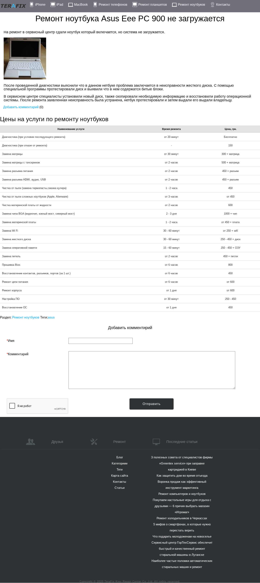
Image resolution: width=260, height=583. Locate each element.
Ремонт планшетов (152, 4)
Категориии (119, 463)
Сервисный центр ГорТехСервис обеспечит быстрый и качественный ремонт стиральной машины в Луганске (182, 548)
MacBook (81, 4)
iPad (59, 4)
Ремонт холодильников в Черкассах (182, 518)
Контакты (223, 4)
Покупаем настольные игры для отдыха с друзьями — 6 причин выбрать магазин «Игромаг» (182, 506)
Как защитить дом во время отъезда (182, 475)
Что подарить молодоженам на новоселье (182, 536)
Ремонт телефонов (113, 4)
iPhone (40, 4)
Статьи (120, 487)
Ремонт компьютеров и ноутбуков (182, 494)
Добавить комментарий (21, 107)
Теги (119, 469)
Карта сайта (119, 475)
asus (51, 317)
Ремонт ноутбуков (191, 4)
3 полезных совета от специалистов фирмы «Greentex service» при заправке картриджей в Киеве (182, 463)
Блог (119, 457)
